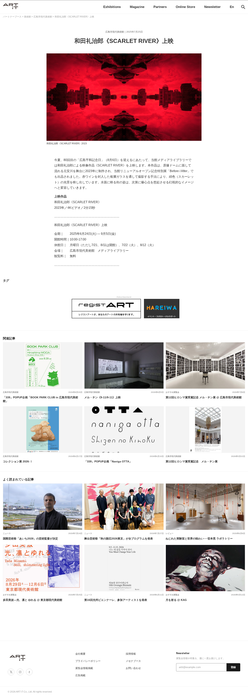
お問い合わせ (133, 668)
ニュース (7, 533)
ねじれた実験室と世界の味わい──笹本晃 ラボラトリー (199, 538)
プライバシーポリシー (88, 661)
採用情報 (131, 653)
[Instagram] (20, 672)
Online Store (185, 7)
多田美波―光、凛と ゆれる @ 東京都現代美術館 (32, 599)
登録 (233, 667)
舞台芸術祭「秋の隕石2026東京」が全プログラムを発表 (118, 538)
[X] (11, 672)
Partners (160, 7)
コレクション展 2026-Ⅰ (18, 461)
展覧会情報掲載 (84, 668)
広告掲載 (80, 675)
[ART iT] (18, 657)
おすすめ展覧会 (172, 392)
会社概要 (80, 653)
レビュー (169, 533)
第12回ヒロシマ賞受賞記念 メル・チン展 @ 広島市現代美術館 (204, 397)
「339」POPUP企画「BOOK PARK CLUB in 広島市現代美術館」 (40, 399)
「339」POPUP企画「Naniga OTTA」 (108, 461)
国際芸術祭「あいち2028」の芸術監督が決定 (30, 538)
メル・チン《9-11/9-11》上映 (102, 397)
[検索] (243, 7)
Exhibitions (112, 7)
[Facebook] (29, 672)
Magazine (137, 7)
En (232, 7)
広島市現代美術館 (114, 31)
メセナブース (133, 661)
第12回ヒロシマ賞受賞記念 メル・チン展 (192, 461)
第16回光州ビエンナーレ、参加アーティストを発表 (115, 599)
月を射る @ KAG (176, 599)
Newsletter (212, 7)
